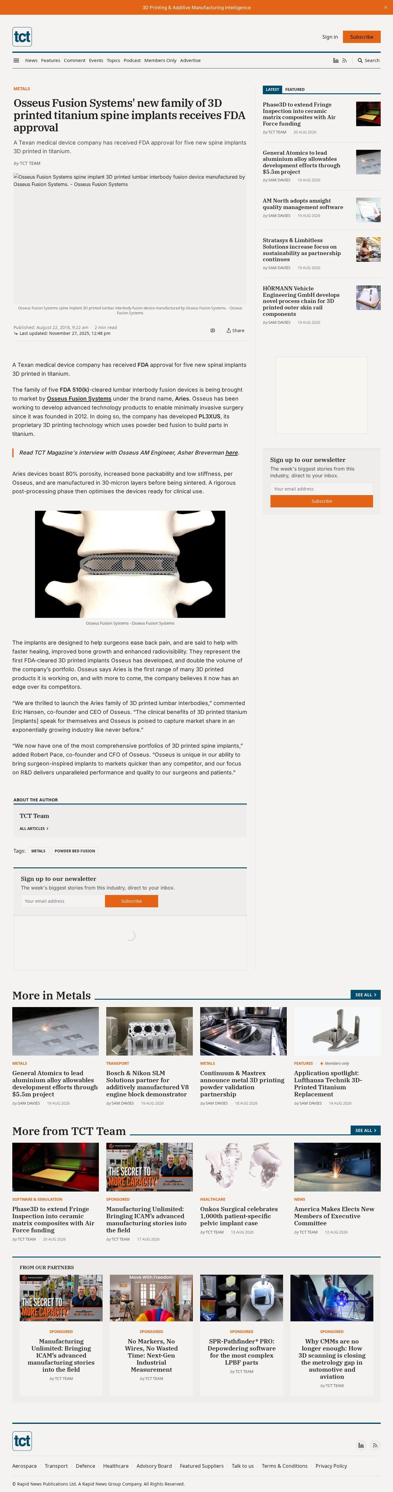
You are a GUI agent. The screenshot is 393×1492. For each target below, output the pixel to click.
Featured (295, 89)
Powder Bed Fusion (75, 851)
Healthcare (212, 1199)
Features (303, 1063)
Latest (272, 89)
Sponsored (118, 1199)
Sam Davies (279, 180)
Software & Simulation (37, 1199)
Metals (22, 88)
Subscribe (131, 901)
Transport (117, 1063)
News (299, 1199)
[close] (386, 7)
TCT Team (30, 163)
